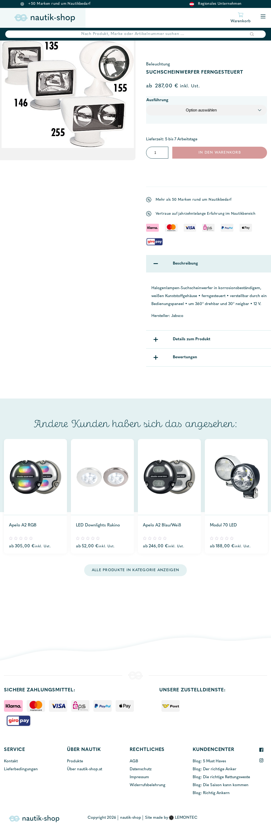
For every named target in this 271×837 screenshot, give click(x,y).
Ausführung (157, 100)
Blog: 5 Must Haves (209, 761)
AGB (134, 761)
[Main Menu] (263, 16)
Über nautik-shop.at (84, 769)
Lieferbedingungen (21, 769)
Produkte (75, 761)
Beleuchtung (158, 64)
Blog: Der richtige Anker (214, 769)
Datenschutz (141, 769)
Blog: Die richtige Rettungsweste (221, 777)
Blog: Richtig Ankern (211, 793)
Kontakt (11, 761)
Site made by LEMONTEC (171, 818)
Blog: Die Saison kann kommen (221, 785)
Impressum (139, 777)
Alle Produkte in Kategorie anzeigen (135, 570)
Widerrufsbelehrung (147, 785)
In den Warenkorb (219, 153)
